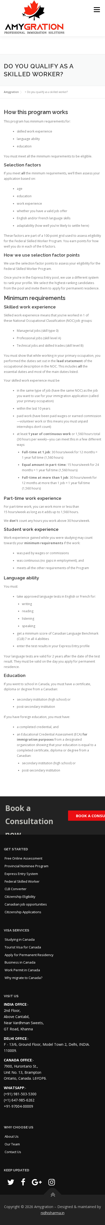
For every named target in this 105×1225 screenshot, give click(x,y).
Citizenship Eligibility (20, 896)
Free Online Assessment (23, 858)
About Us (12, 1136)
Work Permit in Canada (22, 970)
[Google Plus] (37, 1182)
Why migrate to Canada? (23, 977)
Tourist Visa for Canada (23, 947)
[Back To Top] (53, 1195)
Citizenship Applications (23, 912)
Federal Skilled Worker (22, 881)
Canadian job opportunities (26, 904)
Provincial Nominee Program (26, 866)
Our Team (12, 1144)
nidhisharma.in (52, 1212)
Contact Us (13, 1151)
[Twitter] (10, 1182)
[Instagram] (51, 1182)
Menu (96, 9)
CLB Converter (16, 889)
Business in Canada (20, 962)
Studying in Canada (20, 939)
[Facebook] (23, 1182)
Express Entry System (21, 873)
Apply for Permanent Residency (29, 955)
